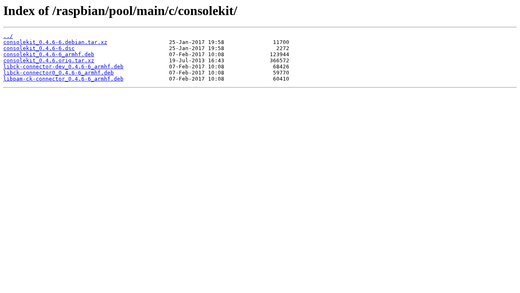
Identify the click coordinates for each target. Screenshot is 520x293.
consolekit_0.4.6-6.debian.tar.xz (55, 42)
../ (8, 36)
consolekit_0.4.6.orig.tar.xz (48, 60)
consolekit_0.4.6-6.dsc (39, 48)
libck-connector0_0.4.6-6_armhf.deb (58, 73)
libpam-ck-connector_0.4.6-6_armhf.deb (63, 79)
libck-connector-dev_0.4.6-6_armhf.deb (63, 66)
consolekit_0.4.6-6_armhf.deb (48, 54)
